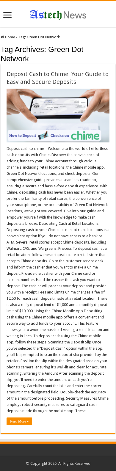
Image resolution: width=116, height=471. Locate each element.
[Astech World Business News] (58, 14)
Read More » (19, 421)
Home (9, 37)
